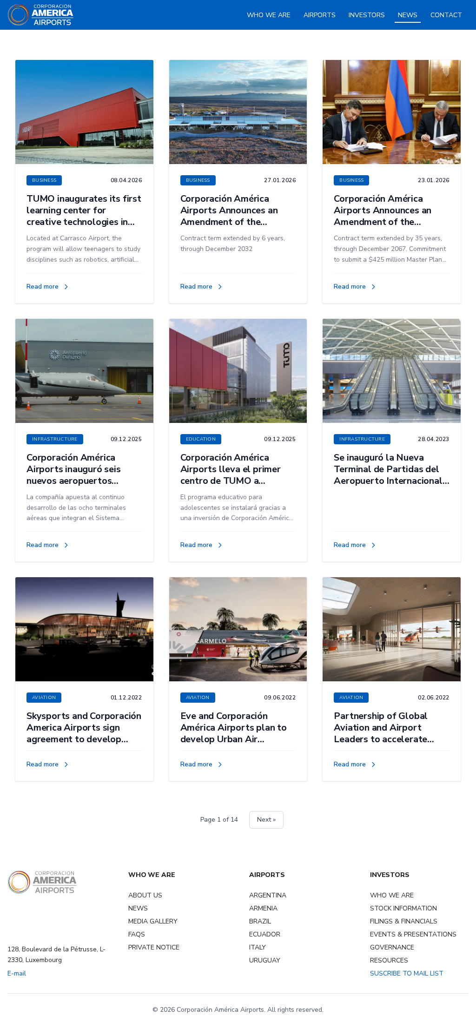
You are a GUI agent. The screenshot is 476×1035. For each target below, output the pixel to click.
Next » (266, 819)
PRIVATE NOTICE (153, 947)
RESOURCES (389, 960)
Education (201, 439)
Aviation (44, 697)
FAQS (136, 934)
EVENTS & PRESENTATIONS (413, 934)
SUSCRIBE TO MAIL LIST (406, 973)
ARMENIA (263, 908)
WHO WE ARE (269, 15)
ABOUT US (145, 895)
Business (44, 180)
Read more (48, 286)
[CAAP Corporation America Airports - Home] (40, 15)
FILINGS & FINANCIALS (403, 921)
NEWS (407, 15)
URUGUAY (264, 960)
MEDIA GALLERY (153, 921)
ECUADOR (264, 934)
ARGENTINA (267, 895)
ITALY (257, 947)
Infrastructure (55, 439)
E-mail (16, 973)
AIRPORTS (320, 15)
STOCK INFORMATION (403, 908)
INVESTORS (367, 15)
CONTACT (446, 15)
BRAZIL (260, 921)
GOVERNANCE (392, 947)
